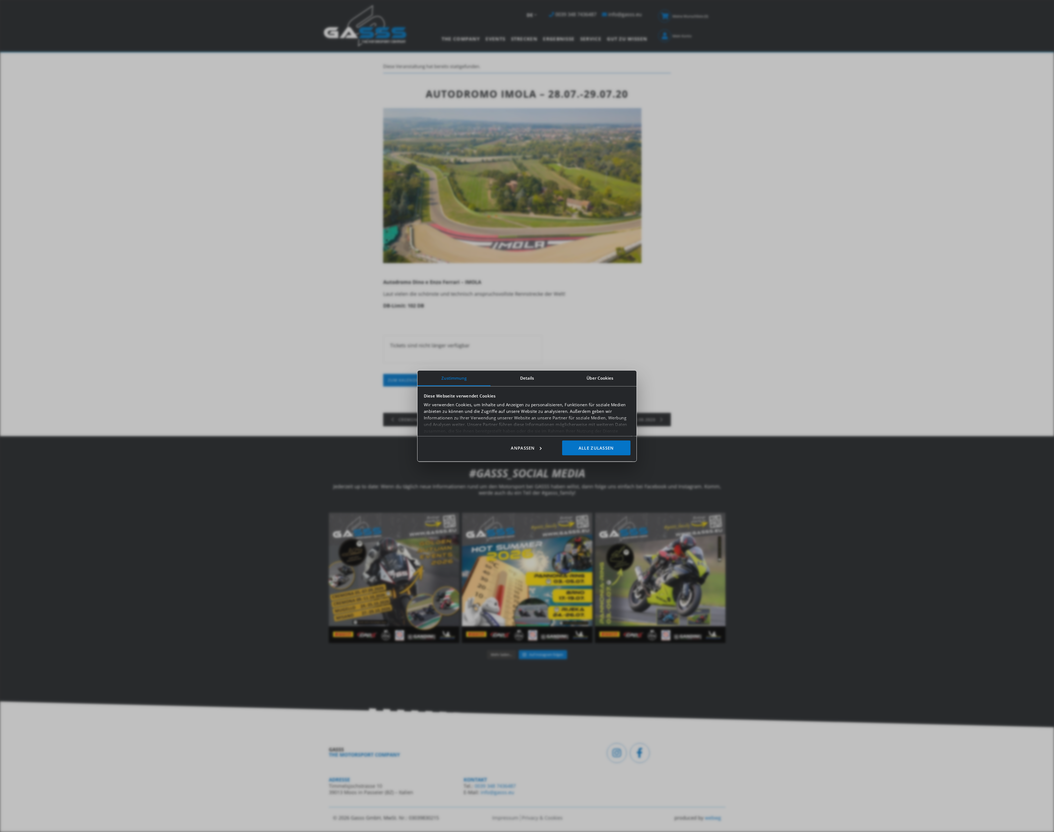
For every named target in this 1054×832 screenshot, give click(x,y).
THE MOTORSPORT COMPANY (364, 754)
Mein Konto (682, 35)
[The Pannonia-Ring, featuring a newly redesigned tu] (660, 578)
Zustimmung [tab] (454, 377)
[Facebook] (640, 753)
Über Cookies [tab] (600, 377)
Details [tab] (527, 377)
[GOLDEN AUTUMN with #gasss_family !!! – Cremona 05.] (394, 578)
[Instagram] (617, 753)
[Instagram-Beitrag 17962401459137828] (527, 578)
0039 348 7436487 (494, 786)
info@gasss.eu (497, 792)
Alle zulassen (596, 447)
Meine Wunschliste (690, 16)
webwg (713, 817)
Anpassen (523, 447)
